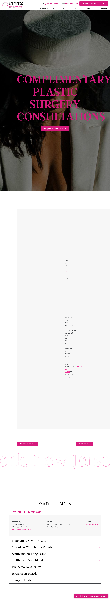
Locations (67, 8)
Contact (104, 8)
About (89, 8)
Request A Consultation (93, 3)
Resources (79, 8)
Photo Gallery (57, 8)
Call (79, 596)
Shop (97, 8)
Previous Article (27, 444)
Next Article (84, 444)
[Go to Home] (12, 5)
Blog (66, 271)
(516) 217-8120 (91, 524)
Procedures (43, 8)
